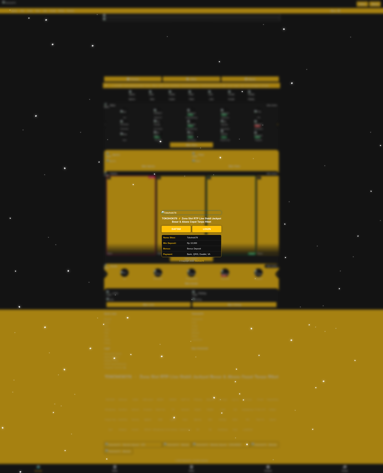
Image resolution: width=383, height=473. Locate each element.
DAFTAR (176, 229)
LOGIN (207, 229)
